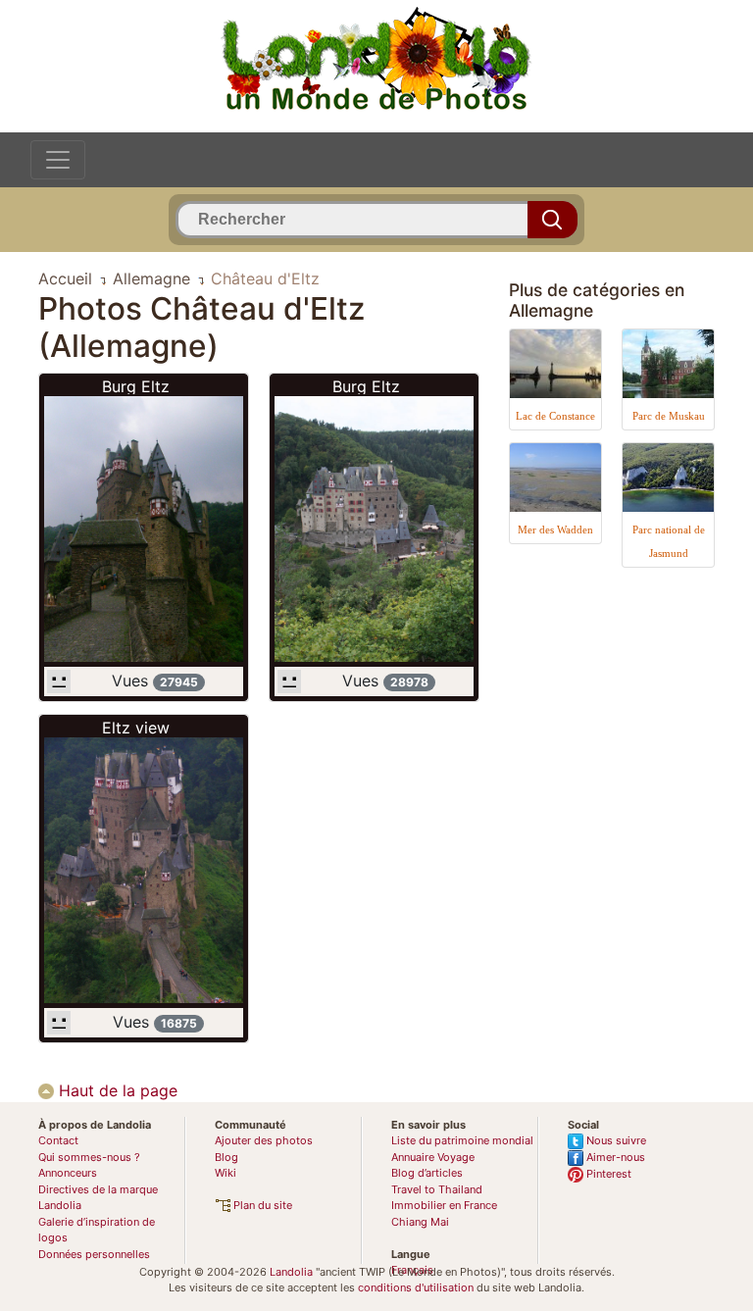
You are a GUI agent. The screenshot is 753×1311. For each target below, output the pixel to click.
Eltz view (136, 727)
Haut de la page (115, 1090)
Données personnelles (94, 1254)
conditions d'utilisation (416, 1287)
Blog (226, 1157)
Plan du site (261, 1205)
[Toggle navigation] (57, 159)
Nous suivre (614, 1140)
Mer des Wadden (555, 529)
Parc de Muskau (668, 416)
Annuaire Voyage (433, 1157)
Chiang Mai (420, 1222)
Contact (58, 1140)
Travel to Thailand (436, 1189)
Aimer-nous (614, 1157)
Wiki (225, 1173)
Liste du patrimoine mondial (462, 1140)
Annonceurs (67, 1173)
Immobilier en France (444, 1205)
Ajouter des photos (264, 1140)
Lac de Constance (555, 416)
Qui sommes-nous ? (89, 1157)
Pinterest (607, 1174)
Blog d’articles (427, 1173)
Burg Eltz (136, 386)
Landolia (291, 1272)
